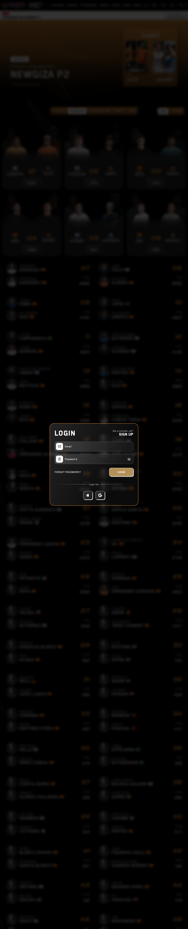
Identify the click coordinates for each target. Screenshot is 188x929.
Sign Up (126, 434)
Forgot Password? (68, 472)
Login (121, 472)
